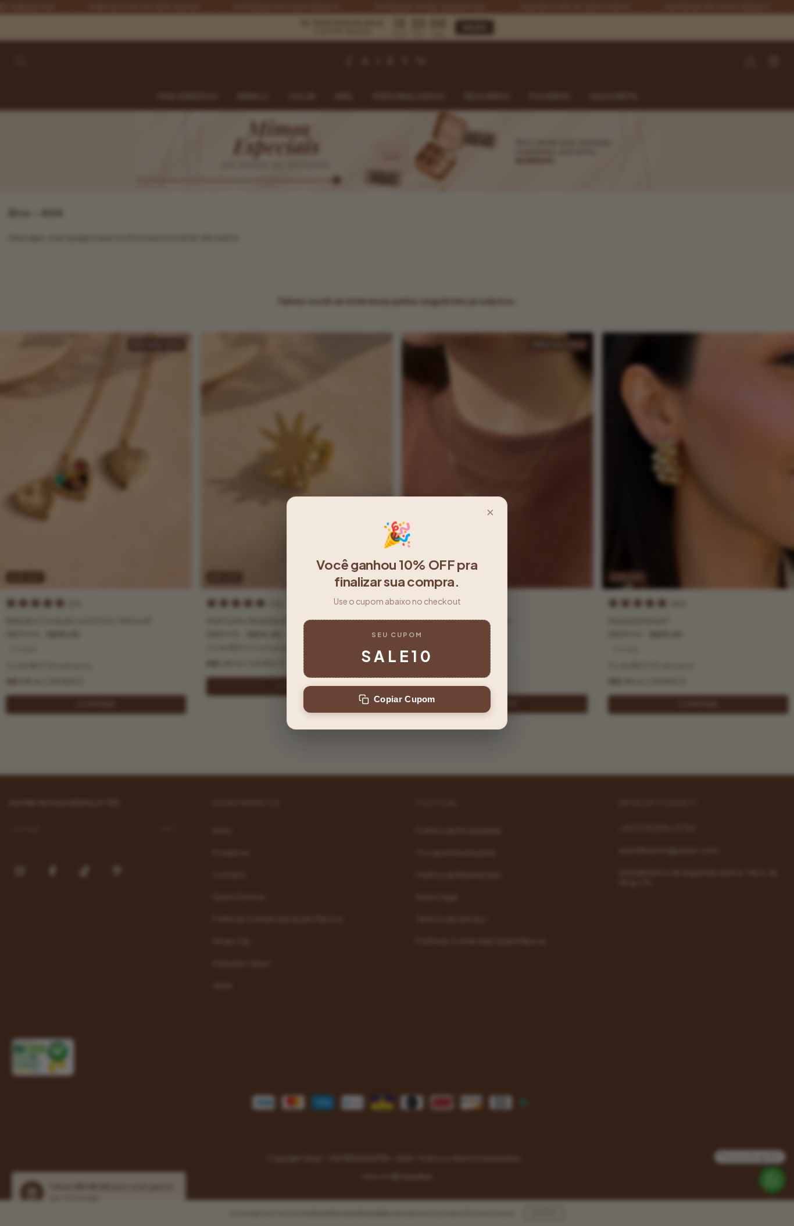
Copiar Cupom (404, 699)
